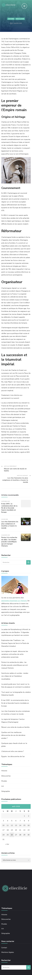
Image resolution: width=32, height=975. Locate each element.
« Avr (7, 844)
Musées (4, 781)
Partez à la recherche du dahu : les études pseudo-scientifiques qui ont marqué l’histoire (9, 541)
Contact (4, 948)
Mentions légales (7, 952)
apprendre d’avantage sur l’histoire (14, 601)
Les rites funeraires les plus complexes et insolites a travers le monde (9, 525)
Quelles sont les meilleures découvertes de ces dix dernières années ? (13, 735)
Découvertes (6, 776)
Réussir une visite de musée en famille (15, 727)
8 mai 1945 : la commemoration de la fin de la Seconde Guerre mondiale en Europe (9, 508)
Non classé (20, 19)
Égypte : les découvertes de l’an (13, 756)
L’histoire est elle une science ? (12, 751)
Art (2, 786)
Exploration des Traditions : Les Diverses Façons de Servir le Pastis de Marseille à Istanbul (15, 643)
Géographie (5, 791)
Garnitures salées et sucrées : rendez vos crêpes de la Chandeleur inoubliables (14, 676)
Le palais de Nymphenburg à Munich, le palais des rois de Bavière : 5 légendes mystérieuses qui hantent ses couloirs (15, 632)
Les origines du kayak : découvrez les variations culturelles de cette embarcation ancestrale (14, 654)
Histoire (11, 19)
